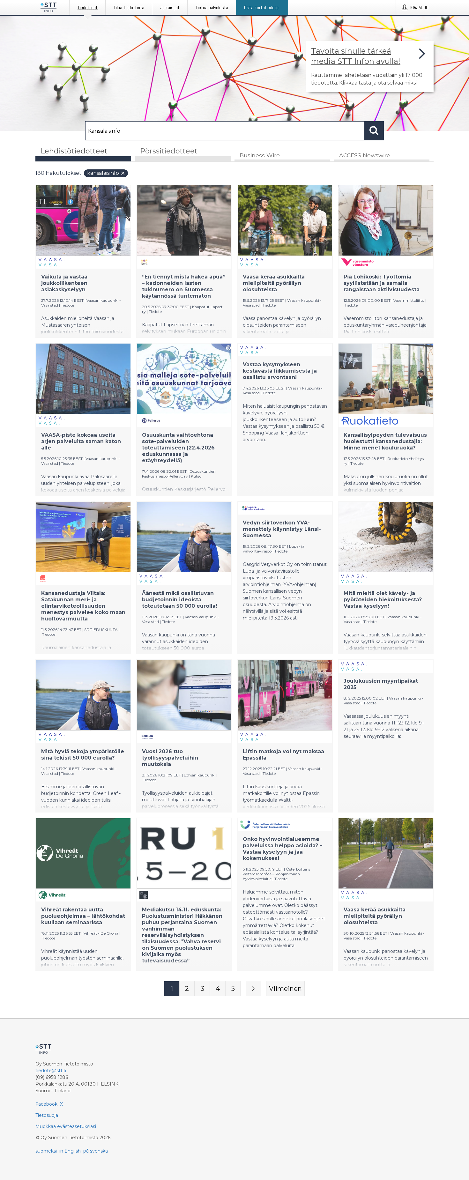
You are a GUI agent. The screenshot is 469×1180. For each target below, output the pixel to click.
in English (70, 1151)
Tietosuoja (46, 1115)
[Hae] (374, 130)
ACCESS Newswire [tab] (364, 155)
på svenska (95, 1151)
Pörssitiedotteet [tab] (168, 151)
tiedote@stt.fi (50, 1070)
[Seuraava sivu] (253, 988)
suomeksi (46, 1151)
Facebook (46, 1104)
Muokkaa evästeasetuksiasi (65, 1126)
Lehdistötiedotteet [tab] (74, 151)
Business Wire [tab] (260, 155)
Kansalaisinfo (103, 173)
